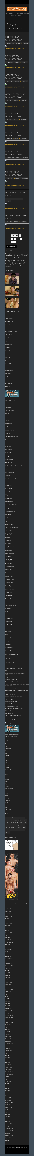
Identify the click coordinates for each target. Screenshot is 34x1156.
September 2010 (9, 1135)
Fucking (7, 765)
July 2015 (7, 998)
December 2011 (9, 1100)
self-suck (8, 827)
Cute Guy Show (8, 711)
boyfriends (16, 820)
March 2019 (8, 939)
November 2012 (9, 1074)
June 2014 (7, 1029)
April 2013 (7, 1062)
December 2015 (9, 987)
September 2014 (9, 1022)
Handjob (8, 825)
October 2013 (8, 1048)
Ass (6, 746)
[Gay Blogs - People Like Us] (12, 723)
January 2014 (8, 1041)
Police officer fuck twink (10, 694)
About (19, 1151)
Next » (13, 242)
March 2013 (8, 1064)
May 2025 (7, 914)
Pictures (7, 786)
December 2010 (9, 1128)
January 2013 (8, 1069)
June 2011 (7, 1114)
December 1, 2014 (10, 157)
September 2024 (9, 916)
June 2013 (7, 1057)
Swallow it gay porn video (11, 701)
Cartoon (7, 755)
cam (25, 820)
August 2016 (8, 968)
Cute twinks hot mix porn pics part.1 (13, 670)
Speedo (7, 791)
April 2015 (7, 1006)
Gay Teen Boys (8, 769)
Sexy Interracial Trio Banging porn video (14, 681)
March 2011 (8, 1121)
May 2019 (7, 937)
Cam (6, 753)
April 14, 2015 (9, 138)
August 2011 (8, 1109)
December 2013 (9, 1043)
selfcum (13, 827)
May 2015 (7, 1003)
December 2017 (9, 949)
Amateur (12, 817)
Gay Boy (7, 767)
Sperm (7, 829)
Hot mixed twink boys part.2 (11, 679)
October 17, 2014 (10, 178)
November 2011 (9, 1102)
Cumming (12, 822)
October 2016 (8, 963)
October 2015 (8, 991)
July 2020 (7, 930)
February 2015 (8, 1010)
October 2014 (8, 1020)
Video (6, 807)
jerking (12, 825)
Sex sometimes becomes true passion (14, 708)
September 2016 (9, 965)
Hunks (6, 774)
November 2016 (9, 961)
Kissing (17, 825)
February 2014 (8, 1039)
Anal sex (7, 743)
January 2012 (8, 1097)
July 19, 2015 (9, 100)
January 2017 (8, 956)
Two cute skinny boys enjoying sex (13, 668)
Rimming (22, 825)
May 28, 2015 (9, 119)
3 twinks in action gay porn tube (12, 688)
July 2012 (7, 1083)
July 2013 (7, 1055)
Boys (21, 820)
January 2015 (8, 1013)
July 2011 (7, 1112)
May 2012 (7, 1088)
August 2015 (8, 996)
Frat (6, 762)
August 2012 (8, 1081)
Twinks (6, 802)
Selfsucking (18, 827)
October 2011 (8, 1105)
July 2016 (7, 970)
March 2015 (8, 1008)
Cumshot (7, 760)
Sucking (7, 798)
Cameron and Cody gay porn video (13, 696)
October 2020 (8, 928)
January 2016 (8, 984)
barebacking (8, 748)
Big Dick (7, 751)
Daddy (16, 822)
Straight (7, 793)
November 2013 (9, 1046)
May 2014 (7, 1031)
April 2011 (7, 1119)
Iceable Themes (24, 1148)
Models (7, 779)
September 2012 (9, 1079)
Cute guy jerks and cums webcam (13, 715)
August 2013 (8, 1053)
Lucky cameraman (9, 677)
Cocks (6, 758)
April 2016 (7, 977)
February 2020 (8, 932)
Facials (25, 822)
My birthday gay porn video (11, 706)
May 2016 (7, 975)
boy (11, 820)
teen (11, 829)
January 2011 (8, 1126)
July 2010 (7, 1140)
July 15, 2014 (9, 221)
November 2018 (9, 942)
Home (16, 21)
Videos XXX (8, 809)
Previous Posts (11, 246)
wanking (7, 832)
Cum (7, 822)
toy (19, 829)
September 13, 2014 (10, 198)
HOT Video (7, 772)
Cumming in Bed (9, 713)
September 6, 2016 (10, 43)
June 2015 (7, 1001)
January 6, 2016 (10, 62)
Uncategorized (25, 43)
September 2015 (9, 994)
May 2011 (7, 1116)
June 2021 (7, 925)
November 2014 (9, 1017)
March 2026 (8, 911)
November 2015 (9, 989)
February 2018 (8, 947)
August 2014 (8, 1024)
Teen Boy (7, 800)
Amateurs (18, 817)
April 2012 (7, 1090)
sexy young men (9, 788)
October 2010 (8, 1133)
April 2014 (7, 1034)
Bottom (7, 820)
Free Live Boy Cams (9, 666)
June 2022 (7, 921)
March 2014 (8, 1036)
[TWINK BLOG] (17, 8)
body (23, 817)
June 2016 (7, 972)
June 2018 (7, 944)
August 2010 (8, 1138)
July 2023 (7, 918)
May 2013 (7, 1060)
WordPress (10, 1148)
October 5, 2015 (10, 81)
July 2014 (7, 1027)
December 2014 (9, 1015)
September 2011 (9, 1107)
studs (6, 795)
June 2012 (7, 1086)
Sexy (24, 827)
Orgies (6, 784)
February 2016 (8, 982)
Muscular (7, 781)
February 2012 (8, 1095)
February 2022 (8, 923)
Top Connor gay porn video (11, 699)
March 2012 (8, 1093)
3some (7, 817)
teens (15, 829)
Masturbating (8, 776)
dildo (21, 822)
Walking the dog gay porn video (12, 703)
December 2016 (9, 958)
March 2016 (8, 980)
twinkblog (18, 43)
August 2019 (8, 935)
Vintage (22, 829)
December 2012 (9, 1072)
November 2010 (9, 1130)
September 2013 (9, 1050)
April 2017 (7, 954)
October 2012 (8, 1076)
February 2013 (8, 1067)
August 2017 (8, 951)
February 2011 (8, 1123)
